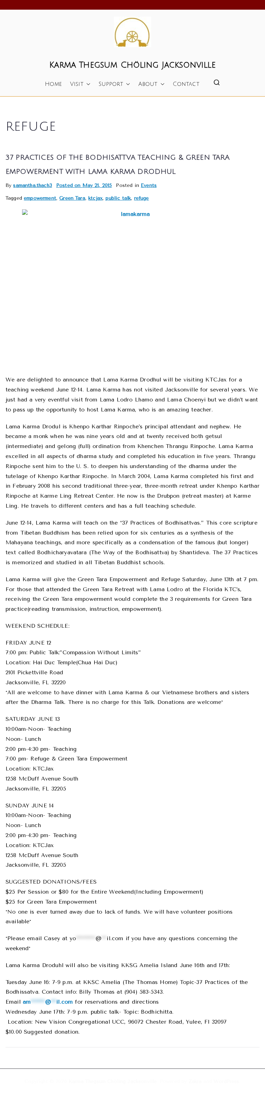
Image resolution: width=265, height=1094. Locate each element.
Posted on (84, 185)
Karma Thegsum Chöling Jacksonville (132, 64)
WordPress (226, 1081)
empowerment (40, 198)
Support (111, 84)
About (148, 84)
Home (53, 84)
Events (149, 185)
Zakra (195, 1081)
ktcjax (95, 198)
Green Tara (72, 198)
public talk (118, 198)
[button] (87, 84)
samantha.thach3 (32, 185)
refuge (141, 198)
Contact (186, 84)
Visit (77, 84)
